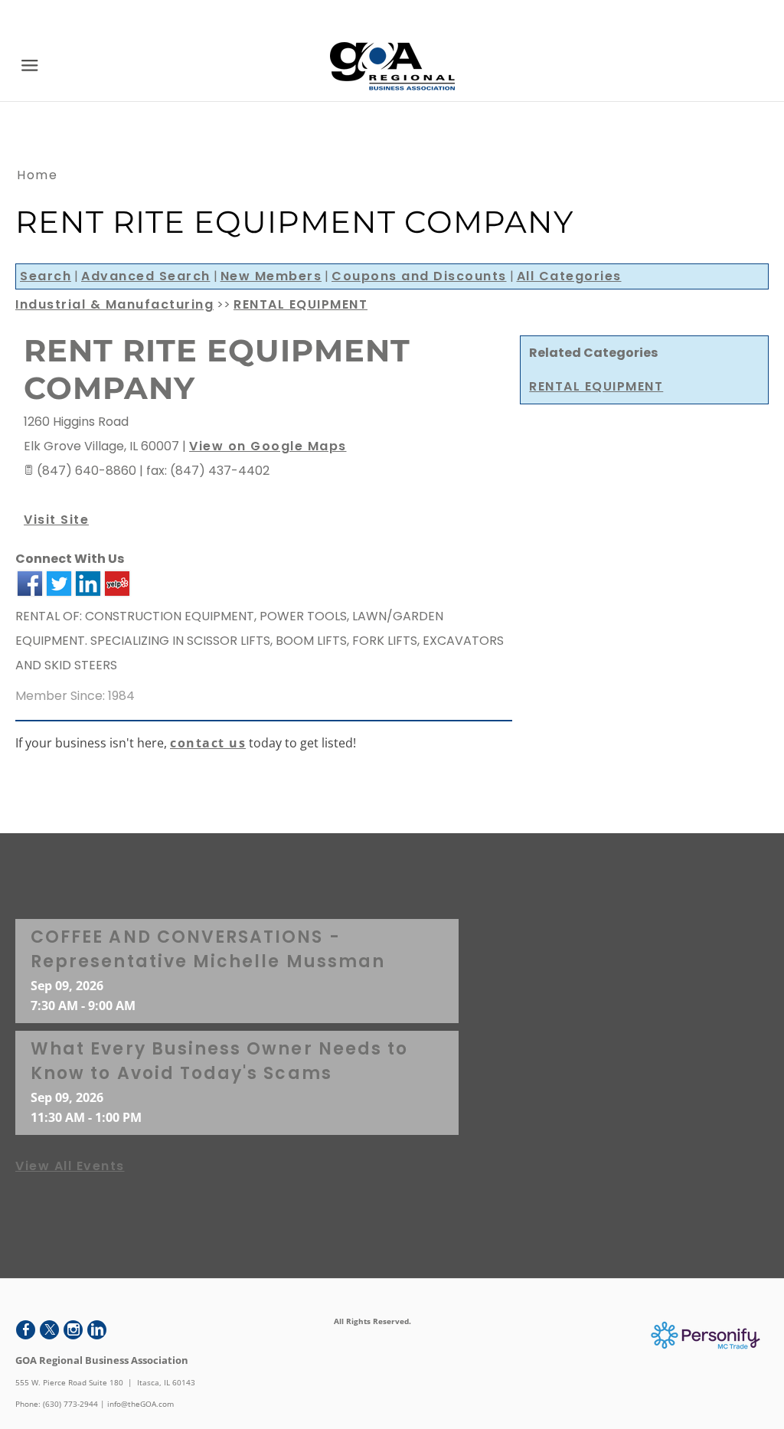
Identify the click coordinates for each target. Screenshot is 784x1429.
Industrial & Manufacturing (114, 304)
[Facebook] (25, 1329)
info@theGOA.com (140, 1403)
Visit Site (56, 519)
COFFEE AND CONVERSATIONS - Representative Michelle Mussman (208, 949)
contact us (208, 742)
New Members (271, 276)
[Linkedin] (96, 1329)
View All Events (70, 1166)
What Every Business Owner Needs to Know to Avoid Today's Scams (219, 1061)
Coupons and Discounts (419, 276)
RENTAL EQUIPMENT (596, 386)
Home (37, 175)
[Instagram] (73, 1329)
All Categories (569, 276)
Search (45, 276)
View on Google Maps (268, 446)
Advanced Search (146, 276)
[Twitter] (49, 1329)
